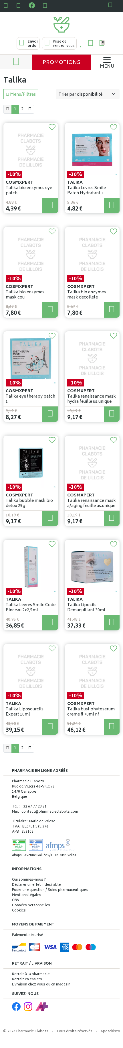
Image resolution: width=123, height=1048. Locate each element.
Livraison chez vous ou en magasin (41, 985)
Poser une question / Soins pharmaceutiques (50, 890)
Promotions (61, 62)
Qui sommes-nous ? (29, 880)
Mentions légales (26, 895)
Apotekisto (110, 1032)
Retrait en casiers (27, 980)
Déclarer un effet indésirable (36, 885)
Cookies (19, 911)
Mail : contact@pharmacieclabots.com (45, 812)
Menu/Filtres (22, 94)
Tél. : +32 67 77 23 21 (29, 807)
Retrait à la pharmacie (30, 974)
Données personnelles (31, 905)
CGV (15, 900)
